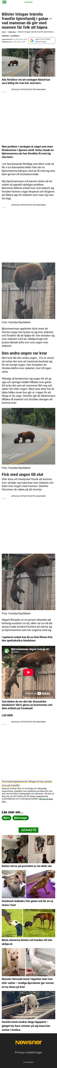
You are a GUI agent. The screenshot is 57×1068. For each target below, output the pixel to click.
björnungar (20, 817)
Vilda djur (12, 32)
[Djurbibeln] (28, 2)
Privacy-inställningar (28, 1052)
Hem (4, 32)
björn (6, 817)
